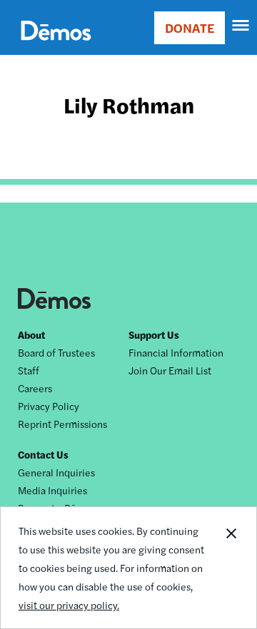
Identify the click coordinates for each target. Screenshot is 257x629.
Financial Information (175, 352)
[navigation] (241, 26)
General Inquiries (56, 472)
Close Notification (230, 567)
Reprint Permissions (62, 423)
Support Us (153, 334)
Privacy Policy (48, 406)
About (31, 334)
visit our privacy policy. (69, 605)
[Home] (56, 47)
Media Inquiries (52, 490)
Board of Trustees (56, 352)
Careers (35, 388)
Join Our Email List (169, 370)
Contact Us (43, 454)
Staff (28, 370)
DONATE (189, 27)
